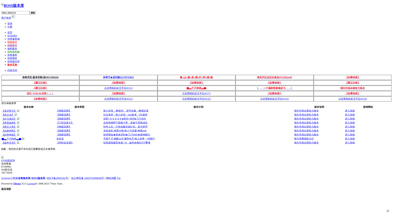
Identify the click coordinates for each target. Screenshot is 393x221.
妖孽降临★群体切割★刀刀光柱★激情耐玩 (126, 134)
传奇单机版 (13, 51)
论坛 (12, 35)
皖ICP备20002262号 (57, 178)
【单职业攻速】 (65, 142)
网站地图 (111, 178)
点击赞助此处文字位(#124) (352, 98)
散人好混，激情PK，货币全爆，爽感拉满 (125, 110)
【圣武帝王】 (9, 111)
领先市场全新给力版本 (306, 110)
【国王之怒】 (9, 127)
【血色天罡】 (9, 143)
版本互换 (12, 64)
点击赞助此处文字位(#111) (118, 88)
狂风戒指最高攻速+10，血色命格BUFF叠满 (126, 142)
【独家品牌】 (63, 110)
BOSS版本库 (38, 178)
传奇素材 (12, 55)
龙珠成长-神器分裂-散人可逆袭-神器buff (124, 130)
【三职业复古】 (65, 122)
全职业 (60, 138)
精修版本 (12, 45)
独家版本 (12, 42)
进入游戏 (350, 110)
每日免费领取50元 (304, 138)
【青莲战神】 (9, 123)
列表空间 (12, 70)
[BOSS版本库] (12, 6)
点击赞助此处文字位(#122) (196, 98)
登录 (9, 23)
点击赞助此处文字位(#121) (118, 98)
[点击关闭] (1, 154)
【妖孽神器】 (9, 135)
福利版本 (12, 48)
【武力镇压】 (9, 119)
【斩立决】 (8, 115)
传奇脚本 (12, 58)
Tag (119, 178)
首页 (9, 32)
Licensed (31, 183)
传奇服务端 (13, 39)
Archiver (5, 178)
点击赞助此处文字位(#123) (274, 98)
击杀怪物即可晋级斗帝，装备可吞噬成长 (125, 122)
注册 (9, 26)
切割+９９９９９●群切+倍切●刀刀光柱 (124, 118)
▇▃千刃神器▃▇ (11, 139)
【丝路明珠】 (9, 131)
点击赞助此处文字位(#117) (196, 93)
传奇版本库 (13, 61)
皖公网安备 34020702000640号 (87, 178)
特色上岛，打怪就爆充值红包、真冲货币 (125, 126)
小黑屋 (14, 178)
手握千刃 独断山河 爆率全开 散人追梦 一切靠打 (129, 138)
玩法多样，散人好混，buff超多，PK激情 (125, 114)
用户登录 (6, 18)
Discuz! (17, 183)
